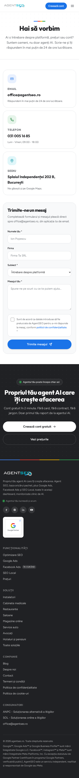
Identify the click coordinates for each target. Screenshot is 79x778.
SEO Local (9, 573)
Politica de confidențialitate (20, 687)
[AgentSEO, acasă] (14, 6)
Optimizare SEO (13, 555)
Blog (5, 663)
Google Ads (10, 561)
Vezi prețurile (39, 439)
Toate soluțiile (11, 645)
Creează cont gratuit (37, 426)
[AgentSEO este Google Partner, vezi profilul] (13, 527)
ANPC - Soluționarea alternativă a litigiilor (28, 711)
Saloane (8, 615)
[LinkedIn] (23, 510)
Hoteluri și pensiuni (14, 639)
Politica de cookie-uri (16, 693)
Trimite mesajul (37, 344)
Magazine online (13, 621)
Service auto (10, 627)
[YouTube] (31, 510)
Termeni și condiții (14, 681)
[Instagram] (14, 510)
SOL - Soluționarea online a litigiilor (24, 717)
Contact (8, 675)
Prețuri (7, 579)
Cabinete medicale (14, 603)
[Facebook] (6, 510)
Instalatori (9, 597)
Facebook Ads (19, 567)
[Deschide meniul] (72, 6)
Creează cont (56, 6)
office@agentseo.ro (15, 723)
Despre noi (9, 669)
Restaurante (10, 609)
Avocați (7, 633)
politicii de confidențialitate (52, 327)
